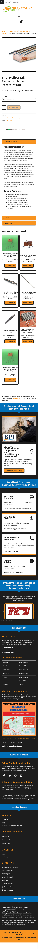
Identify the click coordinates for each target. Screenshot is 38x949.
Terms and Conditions (9, 840)
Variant (4, 96)
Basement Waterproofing (9, 912)
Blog (3, 823)
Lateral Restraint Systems (15, 118)
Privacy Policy (6, 844)
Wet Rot (26, 913)
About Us (5, 820)
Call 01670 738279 (11, 551)
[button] (3, 611)
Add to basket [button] (10, 303)
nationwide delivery (26, 921)
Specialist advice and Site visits (12, 826)
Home (3, 31)
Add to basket (13, 107)
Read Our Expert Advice (13, 572)
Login (3, 854)
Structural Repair (12, 31)
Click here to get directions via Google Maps (18, 739)
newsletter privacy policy (25, 799)
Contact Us (5, 836)
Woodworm (17, 913)
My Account (5, 857)
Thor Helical (9, 120)
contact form (17, 398)
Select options (10, 266)
